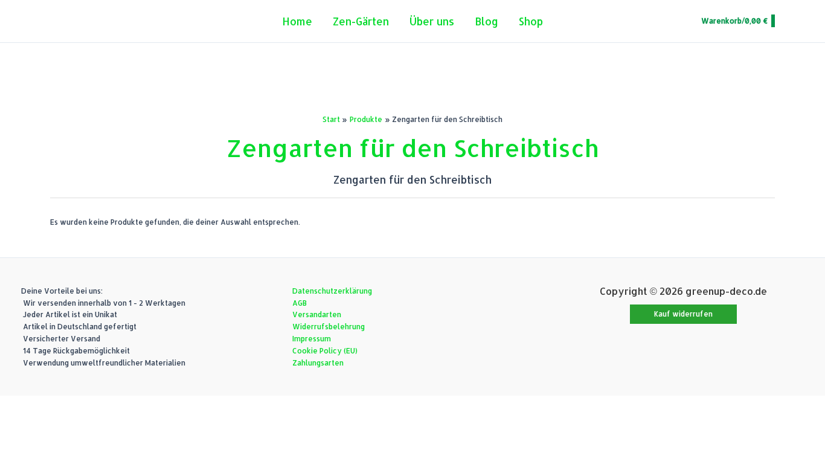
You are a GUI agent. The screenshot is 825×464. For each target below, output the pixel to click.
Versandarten (316, 314)
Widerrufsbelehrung (328, 326)
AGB (299, 303)
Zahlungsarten (318, 362)
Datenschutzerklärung (332, 290)
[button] (683, 314)
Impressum (311, 338)
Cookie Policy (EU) (325, 350)
